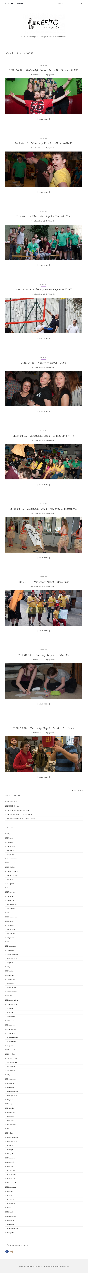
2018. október (10, 1133)
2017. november (10, 1175)
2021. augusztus (11, 1042)
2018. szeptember (11, 1137)
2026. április (9, 842)
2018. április (9, 1154)
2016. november (11, 1220)
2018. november (11, 1129)
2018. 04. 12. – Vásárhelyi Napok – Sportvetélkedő (43, 289)
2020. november (11, 1050)
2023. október (10, 950)
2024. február (10, 934)
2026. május (9, 838)
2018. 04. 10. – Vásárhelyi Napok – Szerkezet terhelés (43, 728)
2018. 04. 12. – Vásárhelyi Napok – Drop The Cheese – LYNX (43, 70)
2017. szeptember (11, 1183)
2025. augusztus (11, 875)
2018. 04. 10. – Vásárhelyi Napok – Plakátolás (43, 655)
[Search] (81, 3)
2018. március (10, 1158)
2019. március (10, 1112)
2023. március (10, 979)
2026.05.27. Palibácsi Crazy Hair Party (18, 814)
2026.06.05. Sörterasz (13, 802)
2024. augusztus (11, 917)
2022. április (9, 1012)
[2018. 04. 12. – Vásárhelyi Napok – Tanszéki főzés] (43, 242)
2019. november (11, 1083)
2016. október (10, 1224)
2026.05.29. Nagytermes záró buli (17, 810)
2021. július (9, 1046)
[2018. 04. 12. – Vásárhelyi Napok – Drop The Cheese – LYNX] (43, 96)
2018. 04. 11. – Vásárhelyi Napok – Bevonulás (43, 582)
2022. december (10, 988)
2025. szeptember (11, 871)
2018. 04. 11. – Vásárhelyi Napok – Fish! (43, 362)
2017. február (9, 1208)
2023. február (10, 983)
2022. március (10, 1017)
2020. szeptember (11, 1058)
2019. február (10, 1116)
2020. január (9, 1075)
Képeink (19, 4)
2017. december (10, 1170)
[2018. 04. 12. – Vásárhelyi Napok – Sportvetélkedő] (43, 315)
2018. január (9, 1166)
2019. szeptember (11, 1091)
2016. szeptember (11, 1229)
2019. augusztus (11, 1096)
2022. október (10, 996)
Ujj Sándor (51, 75)
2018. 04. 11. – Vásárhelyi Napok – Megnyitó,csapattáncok (43, 508)
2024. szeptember (11, 913)
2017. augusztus (10, 1187)
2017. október (10, 1179)
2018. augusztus (11, 1141)
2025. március (10, 888)
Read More (43, 119)
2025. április (9, 884)
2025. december (11, 859)
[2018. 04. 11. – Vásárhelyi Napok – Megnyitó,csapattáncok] (43, 535)
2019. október (10, 1087)
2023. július (9, 963)
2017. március (10, 1204)
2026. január (9, 855)
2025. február (10, 892)
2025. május (9, 879)
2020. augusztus (11, 1062)
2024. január (9, 938)
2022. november (11, 992)
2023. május (9, 971)
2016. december (10, 1216)
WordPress (65, 1266)
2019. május (9, 1104)
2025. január (9, 896)
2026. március (10, 846)
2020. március (10, 1066)
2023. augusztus (11, 958)
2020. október (10, 1054)
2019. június (9, 1100)
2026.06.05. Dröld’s (12, 806)
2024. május (9, 921)
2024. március (10, 929)
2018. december (10, 1125)
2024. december (11, 900)
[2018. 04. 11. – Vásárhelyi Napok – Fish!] (43, 388)
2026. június (9, 834)
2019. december (10, 1079)
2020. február (10, 1071)
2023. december (10, 942)
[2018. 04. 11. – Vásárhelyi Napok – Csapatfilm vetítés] (43, 461)
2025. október (10, 867)
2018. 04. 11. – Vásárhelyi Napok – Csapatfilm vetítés (43, 435)
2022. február (10, 1021)
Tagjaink (9, 4)
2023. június (9, 967)
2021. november (10, 1029)
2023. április (9, 975)
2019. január (9, 1120)
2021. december (10, 1025)
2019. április (9, 1108)
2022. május (9, 1008)
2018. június (9, 1145)
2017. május (9, 1195)
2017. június (9, 1191)
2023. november (11, 946)
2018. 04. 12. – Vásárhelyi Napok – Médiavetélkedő (43, 143)
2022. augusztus (11, 1004)
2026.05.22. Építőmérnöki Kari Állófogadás (20, 818)
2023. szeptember (11, 954)
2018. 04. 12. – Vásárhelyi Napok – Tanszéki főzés (43, 216)
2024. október (10, 909)
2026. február (10, 850)
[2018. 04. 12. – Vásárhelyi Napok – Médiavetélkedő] (43, 169)
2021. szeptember (11, 1037)
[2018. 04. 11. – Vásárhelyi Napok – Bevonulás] (43, 608)
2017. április (9, 1199)
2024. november (11, 904)
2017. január (9, 1212)
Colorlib (51, 1266)
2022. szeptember (11, 1000)
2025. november (11, 863)
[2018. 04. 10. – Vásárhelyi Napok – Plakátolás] (43, 681)
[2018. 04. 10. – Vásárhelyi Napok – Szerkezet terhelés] (43, 754)
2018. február (10, 1162)
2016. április (9, 1233)
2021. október (10, 1033)
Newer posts (77, 790)
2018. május (9, 1150)
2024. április (9, 925)
